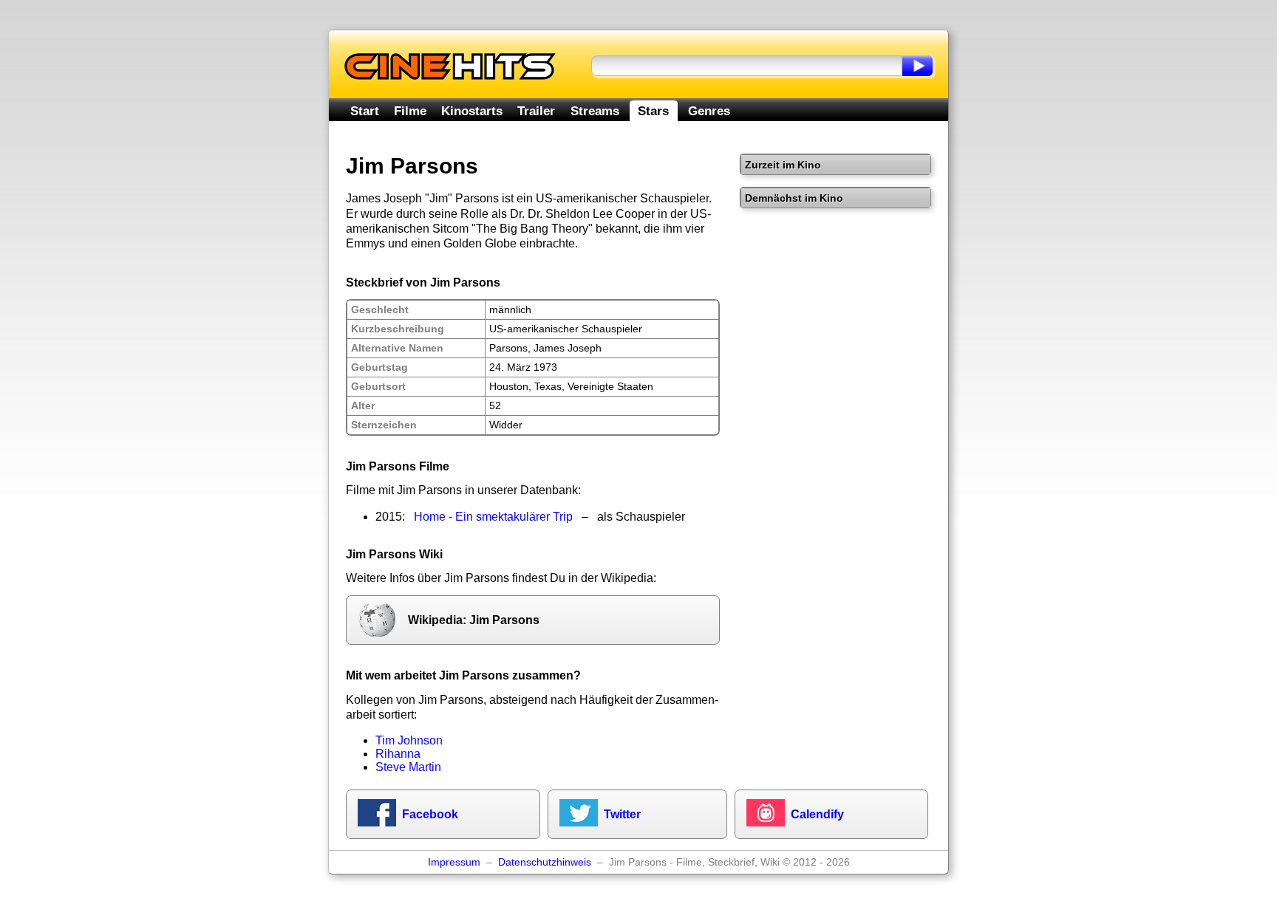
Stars (653, 110)
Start (364, 110)
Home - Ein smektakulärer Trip (493, 516)
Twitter (622, 814)
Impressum (454, 862)
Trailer (536, 110)
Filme (410, 110)
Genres (709, 110)
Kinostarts (472, 110)
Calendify (817, 814)
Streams (595, 110)
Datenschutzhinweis (544, 862)
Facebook (430, 814)
